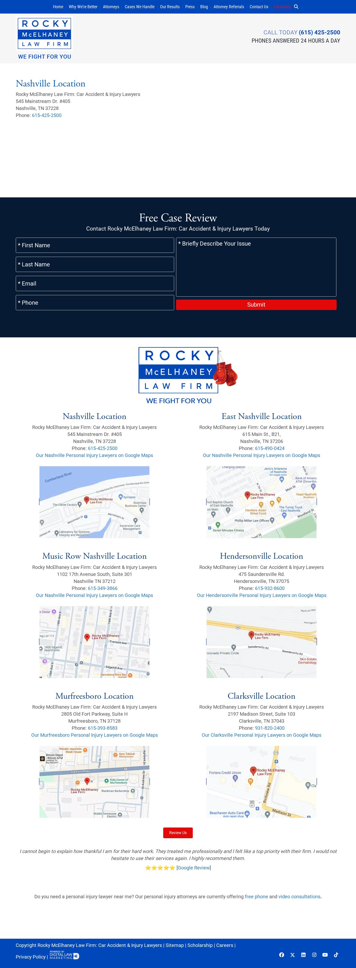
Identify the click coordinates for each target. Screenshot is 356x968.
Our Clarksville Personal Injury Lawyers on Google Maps (261, 735)
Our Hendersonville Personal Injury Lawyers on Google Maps (261, 595)
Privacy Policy (31, 957)
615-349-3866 (102, 588)
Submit (256, 304)
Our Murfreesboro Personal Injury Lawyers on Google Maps (94, 735)
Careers (224, 945)
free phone (256, 896)
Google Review (194, 868)
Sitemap (175, 945)
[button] (298, 6)
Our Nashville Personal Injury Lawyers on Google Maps (94, 455)
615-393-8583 (102, 728)
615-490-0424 (270, 448)
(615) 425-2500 (319, 32)
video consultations (299, 896)
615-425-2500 (47, 115)
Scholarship (200, 945)
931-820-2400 (270, 728)
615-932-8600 (270, 588)
